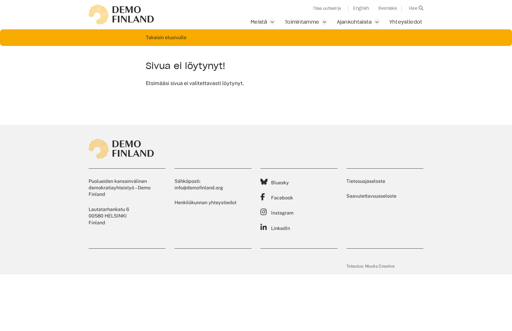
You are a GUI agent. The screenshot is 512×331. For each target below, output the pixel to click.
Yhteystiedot (405, 22)
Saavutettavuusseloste (371, 196)
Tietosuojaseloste (365, 181)
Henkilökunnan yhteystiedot (205, 202)
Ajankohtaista (354, 22)
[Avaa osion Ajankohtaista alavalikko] (377, 22)
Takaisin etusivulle (166, 37)
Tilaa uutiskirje (327, 8)
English (361, 8)
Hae (414, 8)
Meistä (259, 22)
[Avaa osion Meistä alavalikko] (272, 22)
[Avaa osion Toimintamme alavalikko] (324, 22)
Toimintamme (302, 22)
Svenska (387, 8)
